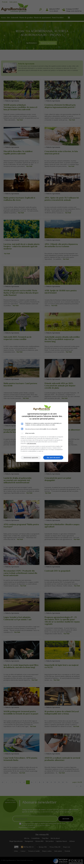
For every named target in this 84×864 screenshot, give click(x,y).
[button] (42, 433)
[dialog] (42, 432)
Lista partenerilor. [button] (31, 443)
